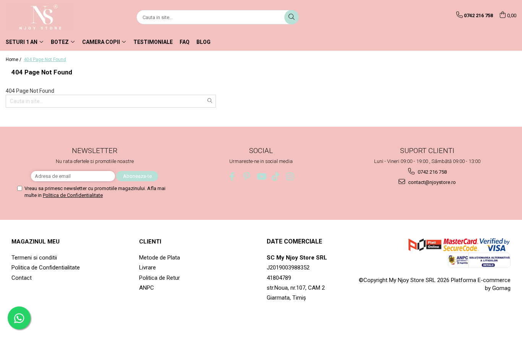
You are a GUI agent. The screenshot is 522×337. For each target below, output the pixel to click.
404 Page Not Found (45, 59)
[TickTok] (275, 176)
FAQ (185, 42)
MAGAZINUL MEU (35, 241)
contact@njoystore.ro (431, 182)
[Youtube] (261, 176)
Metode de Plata (159, 257)
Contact (21, 277)
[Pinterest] (246, 176)
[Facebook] (232, 176)
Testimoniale (153, 42)
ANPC (146, 287)
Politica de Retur (159, 277)
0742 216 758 (432, 172)
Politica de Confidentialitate (73, 195)
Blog (203, 42)
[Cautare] (291, 17)
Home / (14, 59)
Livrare (147, 267)
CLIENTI (150, 241)
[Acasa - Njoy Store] (44, 17)
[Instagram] (290, 176)
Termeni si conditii (34, 257)
